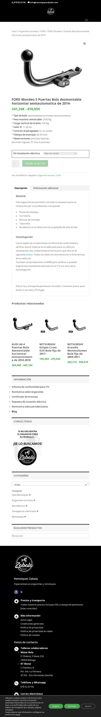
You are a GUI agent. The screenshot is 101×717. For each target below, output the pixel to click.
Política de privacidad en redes (37, 631)
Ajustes (88, 706)
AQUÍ (18, 714)
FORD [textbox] (50, 484)
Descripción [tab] (20, 188)
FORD (43, 31)
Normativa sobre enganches (27, 391)
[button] (84, 43)
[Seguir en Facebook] (16, 592)
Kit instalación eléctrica (26, 153)
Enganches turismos (28, 31)
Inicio (14, 31)
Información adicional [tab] (45, 188)
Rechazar (72, 706)
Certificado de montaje (25, 396)
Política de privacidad (32, 627)
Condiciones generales (32, 623)
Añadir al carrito (35, 163)
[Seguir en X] (21, 592)
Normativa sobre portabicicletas (30, 406)
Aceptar (56, 706)
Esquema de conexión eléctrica (29, 401)
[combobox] (50, 483)
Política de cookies (30, 634)
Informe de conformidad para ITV (30, 386)
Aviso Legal (26, 619)
